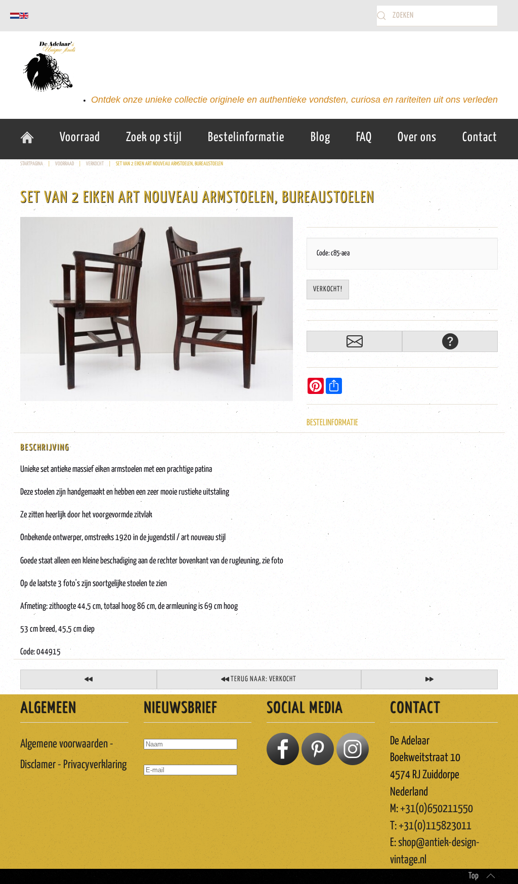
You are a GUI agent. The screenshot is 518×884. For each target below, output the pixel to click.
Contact (479, 137)
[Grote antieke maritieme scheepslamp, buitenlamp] (429, 679)
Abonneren (166, 799)
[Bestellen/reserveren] (354, 341)
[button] (491, 876)
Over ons (417, 137)
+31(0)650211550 (436, 809)
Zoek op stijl (154, 137)
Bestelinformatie (246, 137)
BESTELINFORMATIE (332, 423)
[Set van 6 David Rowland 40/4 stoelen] (88, 679)
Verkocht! (327, 289)
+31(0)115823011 (435, 826)
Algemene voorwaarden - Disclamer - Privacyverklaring (73, 754)
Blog (320, 137)
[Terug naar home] (48, 66)
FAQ (364, 137)
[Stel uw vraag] (450, 341)
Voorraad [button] (80, 137)
